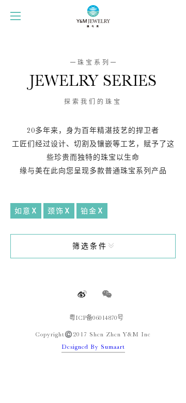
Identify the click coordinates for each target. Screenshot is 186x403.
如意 (22, 211)
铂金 (89, 211)
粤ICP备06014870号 (96, 317)
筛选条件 (89, 246)
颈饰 (56, 211)
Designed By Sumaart (93, 346)
